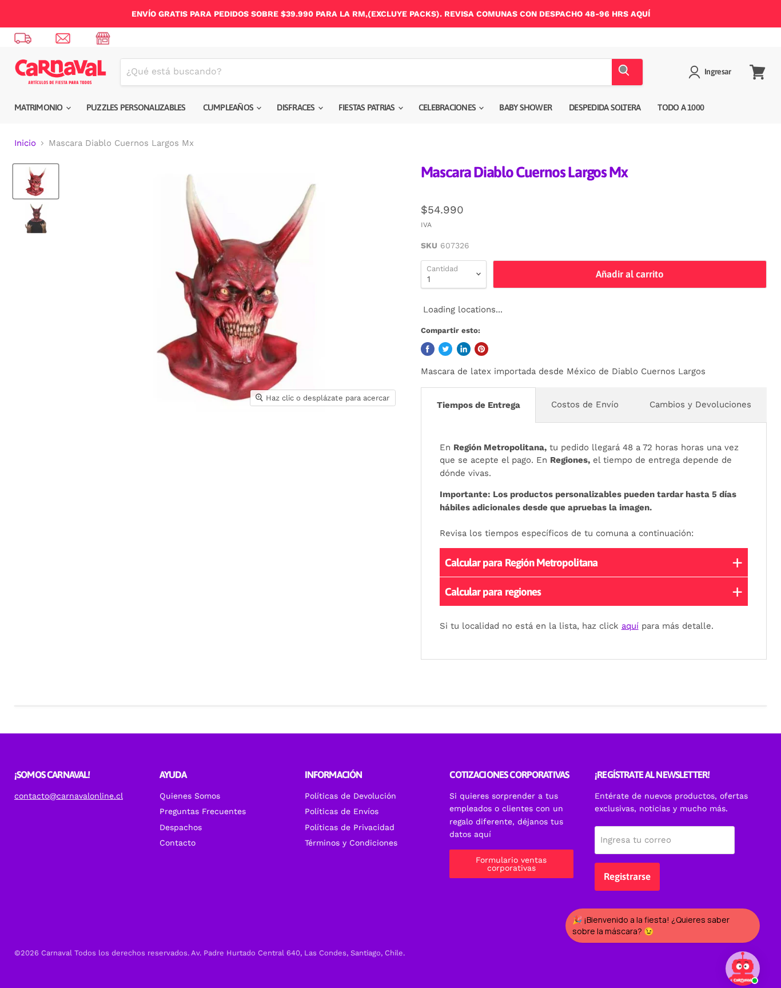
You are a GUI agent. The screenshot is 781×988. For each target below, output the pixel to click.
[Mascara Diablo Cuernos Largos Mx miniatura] (35, 181)
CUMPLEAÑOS (229, 107)
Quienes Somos (190, 795)
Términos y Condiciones (351, 842)
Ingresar (717, 71)
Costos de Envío (585, 404)
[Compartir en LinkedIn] (464, 349)
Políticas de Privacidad (350, 827)
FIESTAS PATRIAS (367, 107)
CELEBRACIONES (448, 107)
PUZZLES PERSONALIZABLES (136, 107)
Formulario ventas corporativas (511, 863)
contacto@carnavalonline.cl (68, 795)
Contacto (178, 842)
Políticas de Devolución (350, 795)
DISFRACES (297, 107)
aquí (630, 626)
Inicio (25, 143)
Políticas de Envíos (341, 811)
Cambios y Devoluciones (700, 404)
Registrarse (627, 876)
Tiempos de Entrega (478, 405)
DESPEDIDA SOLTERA (604, 107)
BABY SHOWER (525, 107)
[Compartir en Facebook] (428, 349)
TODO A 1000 (681, 107)
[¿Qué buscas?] (627, 72)
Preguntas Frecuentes (203, 811)
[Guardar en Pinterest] (481, 349)
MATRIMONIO (39, 107)
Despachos (181, 827)
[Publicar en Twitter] (445, 349)
